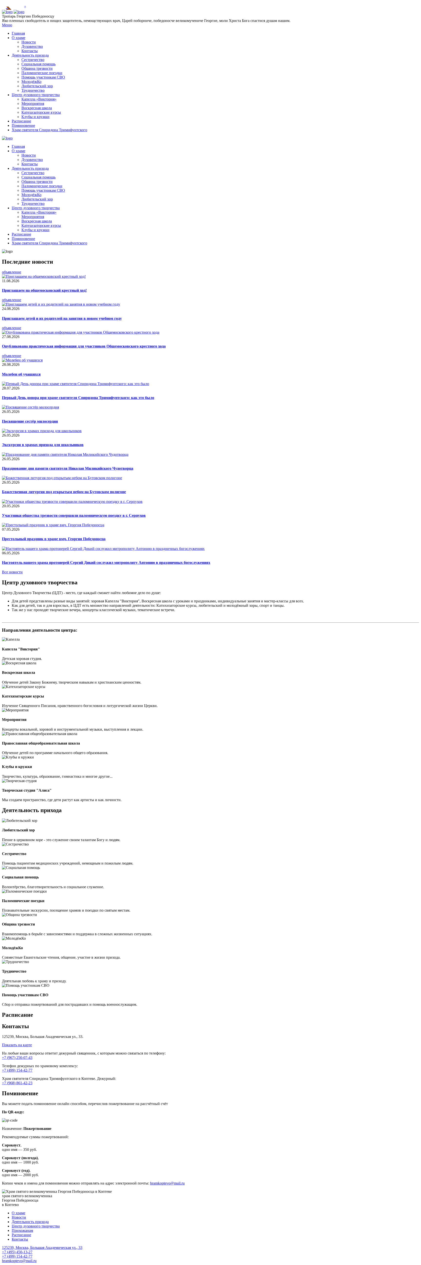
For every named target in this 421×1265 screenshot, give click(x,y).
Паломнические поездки (41, 73)
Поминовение (23, 125)
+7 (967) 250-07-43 (17, 1058)
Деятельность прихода (30, 55)
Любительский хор (37, 86)
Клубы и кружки (35, 117)
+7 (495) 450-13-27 (17, 1252)
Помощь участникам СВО (43, 77)
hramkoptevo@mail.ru (167, 1183)
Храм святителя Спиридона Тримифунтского (49, 130)
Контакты (29, 51)
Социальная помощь (38, 64)
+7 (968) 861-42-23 (17, 1083)
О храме (18, 38)
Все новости (12, 572)
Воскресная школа (36, 108)
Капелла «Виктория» (39, 99)
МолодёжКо (31, 82)
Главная (18, 33)
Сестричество (32, 60)
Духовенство (32, 46)
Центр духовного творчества (36, 95)
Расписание (21, 121)
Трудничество (33, 90)
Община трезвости (37, 68)
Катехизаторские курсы (41, 112)
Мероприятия (32, 103)
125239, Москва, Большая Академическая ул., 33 (42, 1247)
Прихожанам (22, 1230)
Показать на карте (17, 1045)
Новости (28, 42)
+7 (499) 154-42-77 (17, 1070)
